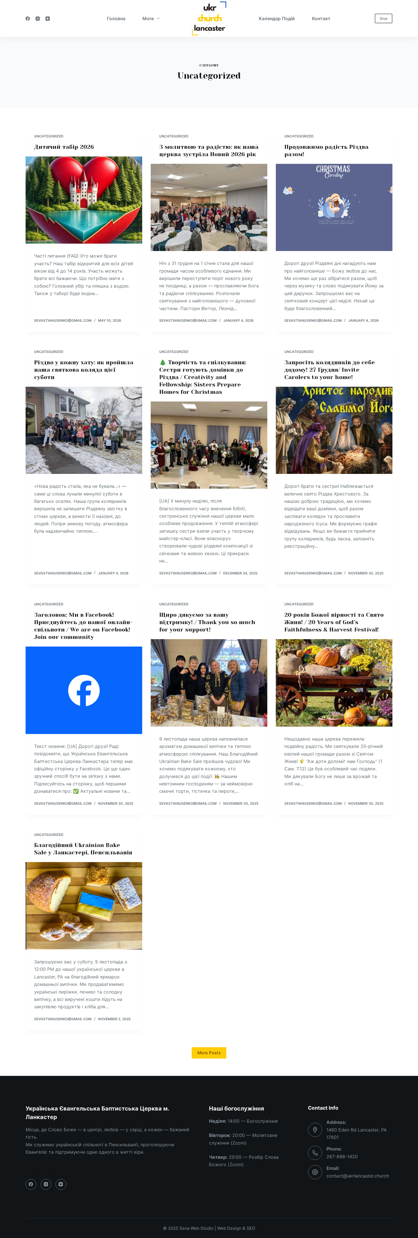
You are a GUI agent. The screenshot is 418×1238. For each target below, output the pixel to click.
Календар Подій (277, 18)
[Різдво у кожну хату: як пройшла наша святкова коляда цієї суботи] (84, 430)
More (148, 18)
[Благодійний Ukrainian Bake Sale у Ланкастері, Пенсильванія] (84, 906)
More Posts (209, 1052)
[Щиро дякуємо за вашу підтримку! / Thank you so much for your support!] (209, 683)
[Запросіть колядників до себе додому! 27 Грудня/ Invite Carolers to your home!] (334, 430)
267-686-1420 (342, 1156)
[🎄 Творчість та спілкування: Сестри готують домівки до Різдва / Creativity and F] (209, 445)
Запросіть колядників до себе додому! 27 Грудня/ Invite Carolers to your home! (329, 369)
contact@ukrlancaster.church (357, 1176)
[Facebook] (28, 18)
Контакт (321, 18)
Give (384, 18)
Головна (116, 18)
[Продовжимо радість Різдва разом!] (334, 207)
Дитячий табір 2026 (64, 147)
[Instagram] (38, 18)
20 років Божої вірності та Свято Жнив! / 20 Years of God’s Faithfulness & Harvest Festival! (334, 622)
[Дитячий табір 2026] (84, 200)
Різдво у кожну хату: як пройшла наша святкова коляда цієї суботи (83, 369)
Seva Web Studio (196, 1228)
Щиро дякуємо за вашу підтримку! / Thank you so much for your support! (207, 622)
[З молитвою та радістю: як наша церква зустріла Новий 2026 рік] (209, 207)
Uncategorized (48, 136)
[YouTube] (47, 18)
